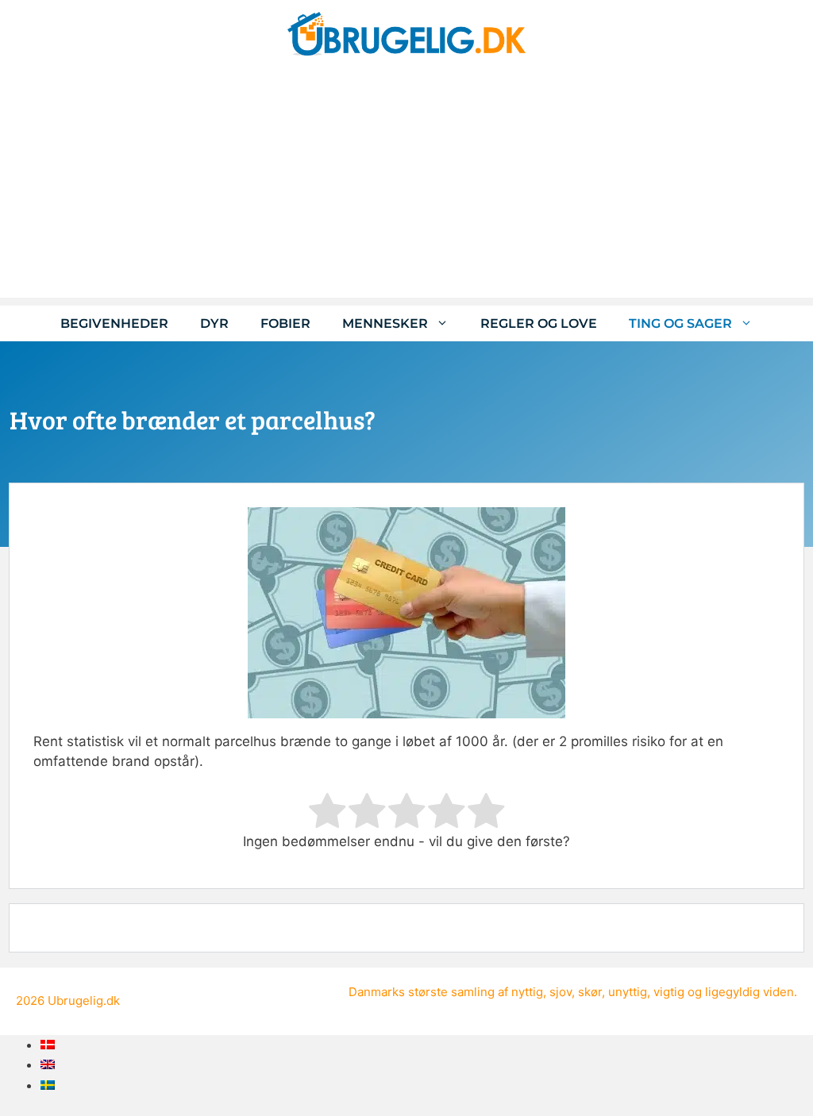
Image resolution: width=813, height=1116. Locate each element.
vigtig (668, 991)
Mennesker (385, 323)
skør (590, 991)
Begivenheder (114, 323)
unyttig (627, 991)
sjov (560, 991)
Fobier (285, 323)
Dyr (214, 323)
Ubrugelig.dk (84, 1000)
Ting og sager (680, 323)
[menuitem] (47, 1045)
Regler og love (538, 323)
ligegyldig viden (749, 991)
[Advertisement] (406, 186)
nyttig (527, 991)
